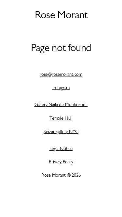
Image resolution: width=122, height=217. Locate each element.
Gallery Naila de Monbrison (61, 105)
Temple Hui (61, 118)
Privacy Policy (61, 162)
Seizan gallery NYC (61, 132)
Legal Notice (61, 149)
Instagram (61, 88)
